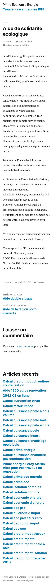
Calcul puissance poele (21, 430)
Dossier (40, 282)
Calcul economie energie (22, 497)
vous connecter (25, 346)
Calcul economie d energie (23, 502)
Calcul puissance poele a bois (26, 425)
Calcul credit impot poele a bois (24, 546)
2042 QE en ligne (16, 395)
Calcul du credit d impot (21, 513)
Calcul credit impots (18, 539)
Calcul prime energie (19, 450)
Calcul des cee (14, 528)
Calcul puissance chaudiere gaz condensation (24, 457)
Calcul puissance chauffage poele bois (24, 442)
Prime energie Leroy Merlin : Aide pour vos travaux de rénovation (24, 467)
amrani (9, 41)
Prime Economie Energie (20, 4)
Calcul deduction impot (21, 523)
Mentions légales (25, 580)
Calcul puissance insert (21, 436)
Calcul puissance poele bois (25, 420)
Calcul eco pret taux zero (22, 518)
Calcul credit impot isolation (25, 553)
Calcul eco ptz (14, 508)
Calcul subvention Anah (21, 401)
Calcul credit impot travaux (24, 534)
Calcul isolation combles (22, 487)
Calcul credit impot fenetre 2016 (24, 560)
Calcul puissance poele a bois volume (26, 413)
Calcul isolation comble (21, 492)
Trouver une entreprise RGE (23, 9)
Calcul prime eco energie (22, 477)
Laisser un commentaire (17, 45)
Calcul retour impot (18, 406)
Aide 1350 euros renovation (24, 390)
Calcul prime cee (16, 482)
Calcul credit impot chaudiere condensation (26, 383)
